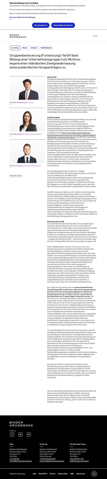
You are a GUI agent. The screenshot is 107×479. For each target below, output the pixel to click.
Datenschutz (62, 13)
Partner (22, 102)
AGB (72, 474)
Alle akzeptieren (40, 25)
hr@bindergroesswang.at (79, 461)
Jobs (34, 474)
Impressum (80, 474)
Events (34, 48)
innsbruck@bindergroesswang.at (52, 461)
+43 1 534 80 (14, 458)
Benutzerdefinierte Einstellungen (23, 17)
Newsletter (43, 474)
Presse (52, 474)
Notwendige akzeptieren (63, 25)
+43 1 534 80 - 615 (76, 458)
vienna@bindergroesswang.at (21, 461)
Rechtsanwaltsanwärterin (26, 134)
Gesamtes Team (16, 175)
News (25, 48)
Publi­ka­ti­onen (46, 48)
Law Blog (15, 48)
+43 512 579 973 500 (48, 458)
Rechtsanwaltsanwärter (25, 166)
